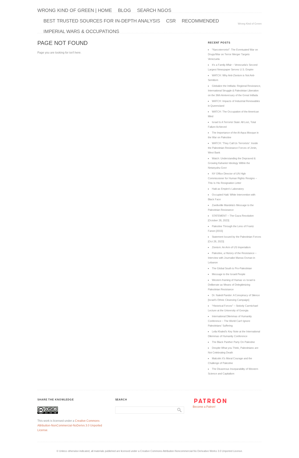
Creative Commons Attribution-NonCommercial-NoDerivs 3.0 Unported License (69, 425)
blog (124, 10)
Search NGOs (154, 10)
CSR (171, 20)
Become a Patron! (204, 406)
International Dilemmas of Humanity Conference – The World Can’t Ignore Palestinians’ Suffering (230, 321)
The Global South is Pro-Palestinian (232, 268)
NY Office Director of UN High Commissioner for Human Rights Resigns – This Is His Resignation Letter (232, 178)
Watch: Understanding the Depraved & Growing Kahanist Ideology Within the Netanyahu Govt (232, 163)
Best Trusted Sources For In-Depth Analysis (101, 20)
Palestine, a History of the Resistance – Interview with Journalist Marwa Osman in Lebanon (232, 258)
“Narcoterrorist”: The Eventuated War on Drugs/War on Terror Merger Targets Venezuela (233, 54)
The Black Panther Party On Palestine (233, 342)
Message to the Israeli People (228, 274)
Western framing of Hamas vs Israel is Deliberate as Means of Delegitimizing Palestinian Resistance (231, 285)
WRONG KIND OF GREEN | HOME (74, 10)
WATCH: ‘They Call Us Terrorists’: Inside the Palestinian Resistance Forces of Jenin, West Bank (233, 148)
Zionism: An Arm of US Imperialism (231, 247)
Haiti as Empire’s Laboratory (228, 188)
